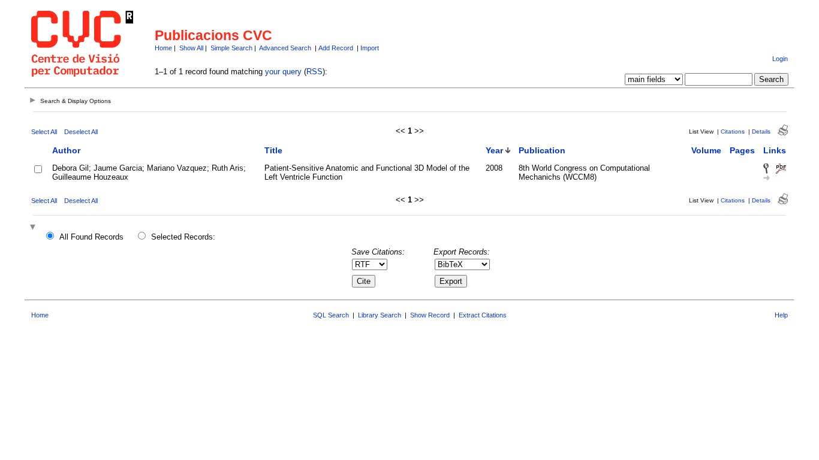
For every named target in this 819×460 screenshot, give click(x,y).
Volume (706, 150)
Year (494, 150)
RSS (314, 71)
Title (273, 150)
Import (369, 48)
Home (163, 48)
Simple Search (231, 48)
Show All (191, 48)
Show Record (430, 315)
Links (774, 150)
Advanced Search (285, 48)
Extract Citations (483, 315)
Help (781, 315)
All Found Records (91, 236)
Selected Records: (183, 236)
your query (283, 71)
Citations (733, 131)
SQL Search (331, 315)
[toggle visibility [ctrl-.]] (34, 228)
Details (761, 131)
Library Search (379, 315)
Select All (44, 131)
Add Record (335, 48)
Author (66, 150)
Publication (542, 150)
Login (780, 58)
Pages (742, 150)
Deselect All (81, 131)
